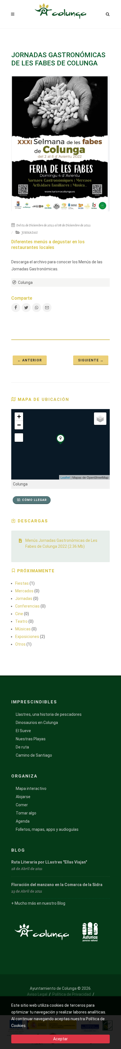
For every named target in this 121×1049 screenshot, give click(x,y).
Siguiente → (91, 360)
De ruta (22, 747)
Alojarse (23, 796)
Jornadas (23, 598)
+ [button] (19, 416)
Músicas (23, 629)
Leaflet (65, 477)
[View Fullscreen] (19, 437)
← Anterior (29, 360)
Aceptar (60, 1039)
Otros (20, 644)
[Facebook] (15, 307)
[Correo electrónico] (46, 307)
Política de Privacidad (71, 994)
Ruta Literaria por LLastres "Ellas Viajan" (49, 862)
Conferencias (27, 606)
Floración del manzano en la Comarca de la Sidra (56, 884)
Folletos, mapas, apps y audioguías (47, 829)
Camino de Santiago (34, 755)
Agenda (23, 821)
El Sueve (23, 730)
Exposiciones (27, 636)
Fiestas (22, 583)
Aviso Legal (37, 994)
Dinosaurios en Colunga (37, 722)
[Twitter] (26, 307)
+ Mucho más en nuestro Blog (38, 903)
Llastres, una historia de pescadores (49, 714)
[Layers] (100, 418)
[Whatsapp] (36, 307)
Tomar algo (26, 813)
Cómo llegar (34, 500)
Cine (19, 613)
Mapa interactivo (31, 788)
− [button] (19, 425)
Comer (22, 805)
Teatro (21, 621)
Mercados (24, 591)
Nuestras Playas (31, 739)
